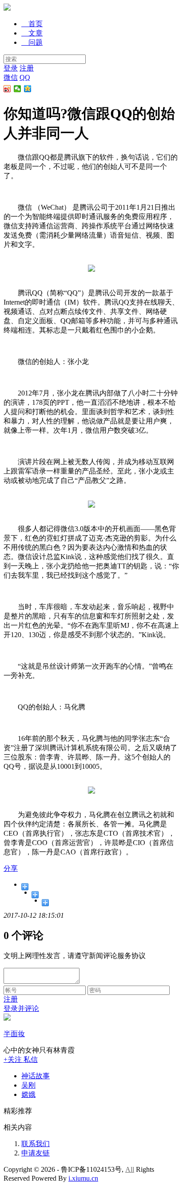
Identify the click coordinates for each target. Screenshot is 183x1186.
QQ (25, 77)
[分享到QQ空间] (28, 88)
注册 (27, 68)
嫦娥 (28, 1094)
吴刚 (28, 1085)
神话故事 (35, 1076)
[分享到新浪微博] (7, 88)
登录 (11, 68)
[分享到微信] (17, 88)
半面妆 (14, 1033)
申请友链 (35, 1153)
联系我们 (35, 1143)
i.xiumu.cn (83, 1178)
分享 (11, 868)
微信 (11, 77)
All (129, 1169)
